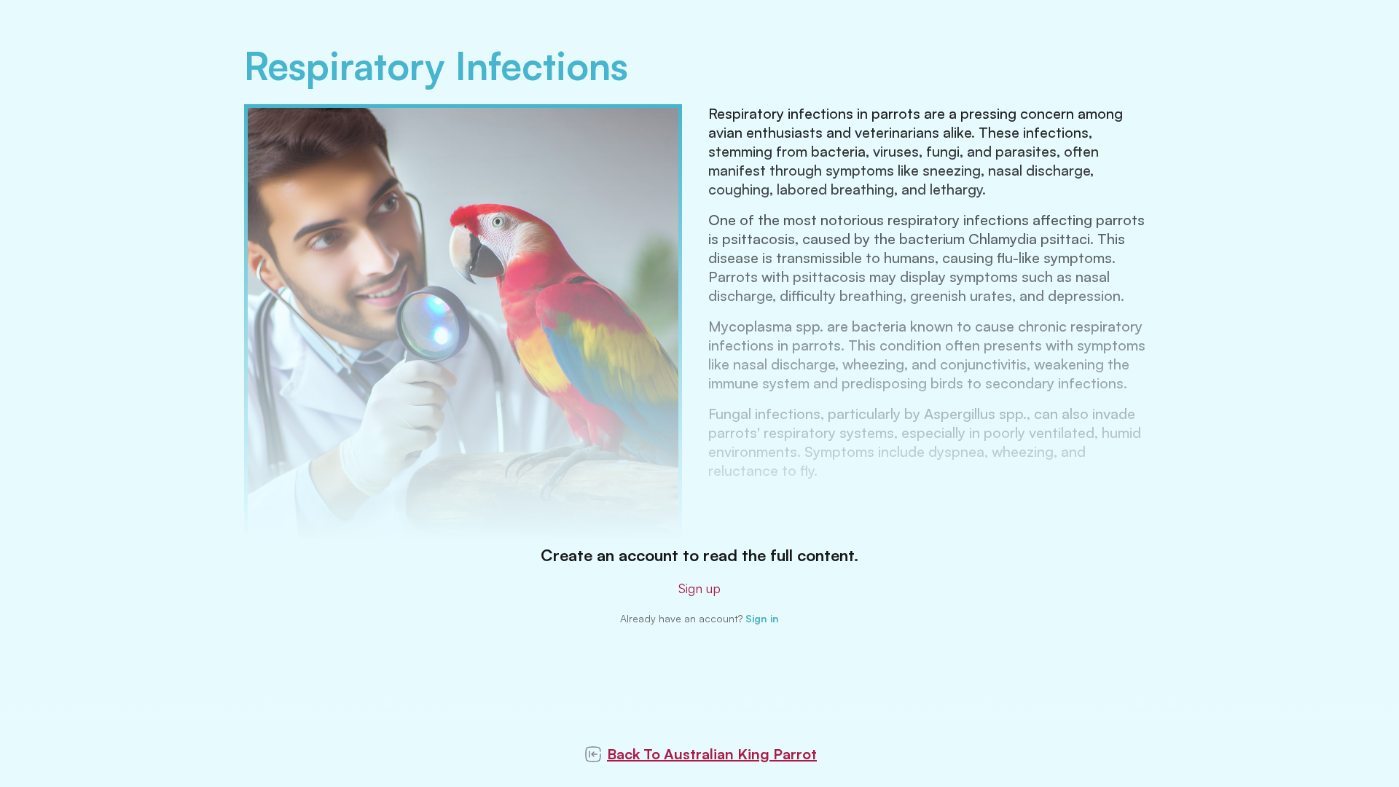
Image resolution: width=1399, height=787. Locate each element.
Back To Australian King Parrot (712, 754)
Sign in (762, 618)
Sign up (699, 588)
